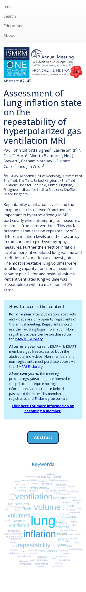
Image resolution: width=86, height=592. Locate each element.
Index (8, 6)
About (9, 35)
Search (10, 16)
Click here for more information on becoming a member (43, 408)
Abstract (43, 437)
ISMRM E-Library (29, 338)
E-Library (42, 398)
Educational (14, 25)
